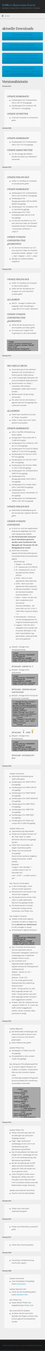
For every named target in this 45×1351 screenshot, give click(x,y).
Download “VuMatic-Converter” (22, 46)
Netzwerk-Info (21, 1294)
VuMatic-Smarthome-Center (18, 5)
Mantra (31, 1345)
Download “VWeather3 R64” (22, 71)
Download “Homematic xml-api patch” (22, 58)
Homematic (20, 1284)
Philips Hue (28, 1305)
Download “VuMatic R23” (22, 36)
